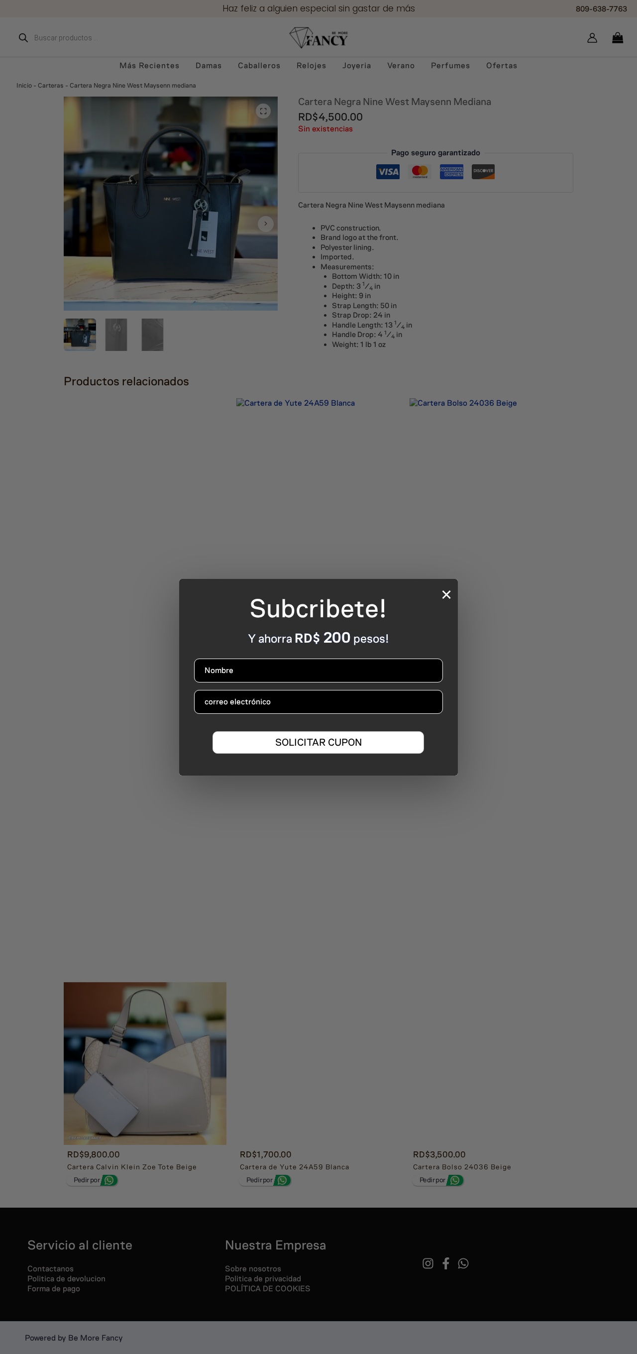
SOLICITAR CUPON (318, 742)
